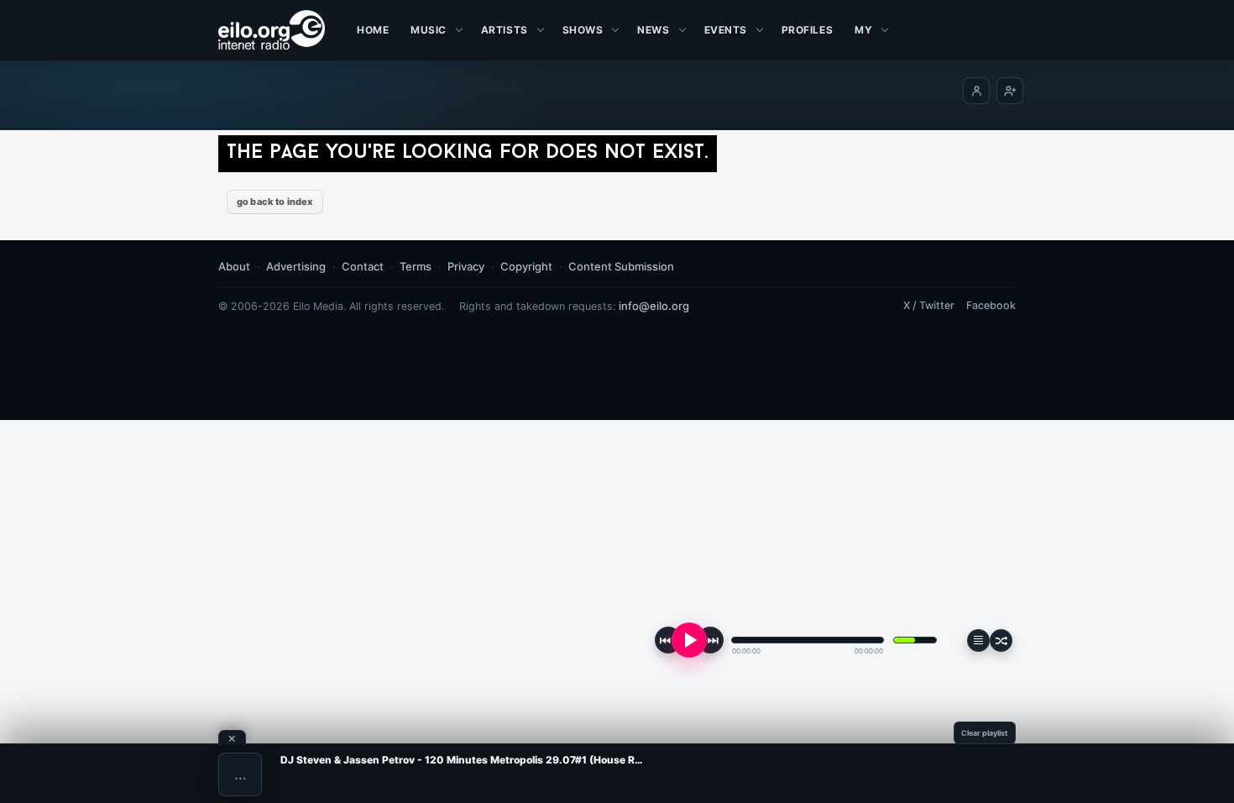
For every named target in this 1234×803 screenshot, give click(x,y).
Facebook (991, 305)
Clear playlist (984, 732)
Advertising (296, 266)
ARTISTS (504, 30)
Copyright (526, 266)
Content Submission (621, 266)
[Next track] (710, 640)
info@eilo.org (654, 305)
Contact (363, 266)
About (234, 266)
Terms (415, 266)
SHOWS (583, 30)
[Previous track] (668, 640)
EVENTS (725, 30)
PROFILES (807, 30)
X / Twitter (928, 305)
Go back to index (275, 201)
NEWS (653, 30)
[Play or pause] (689, 640)
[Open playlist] (978, 640)
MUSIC (428, 30)
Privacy (465, 266)
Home (373, 30)
